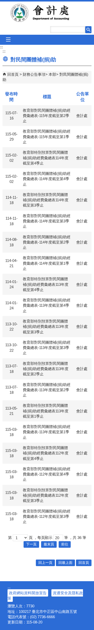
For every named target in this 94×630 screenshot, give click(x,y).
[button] (88, 29)
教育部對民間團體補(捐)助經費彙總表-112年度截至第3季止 (46, 516)
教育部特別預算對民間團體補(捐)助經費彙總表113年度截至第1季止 (45, 410)
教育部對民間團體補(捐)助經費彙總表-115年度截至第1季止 (46, 136)
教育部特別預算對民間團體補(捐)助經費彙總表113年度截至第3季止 (45, 326)
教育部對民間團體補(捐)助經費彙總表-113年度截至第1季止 (46, 432)
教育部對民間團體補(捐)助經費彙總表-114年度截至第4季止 (46, 178)
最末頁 (49, 544)
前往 (64, 544)
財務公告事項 (34, 74)
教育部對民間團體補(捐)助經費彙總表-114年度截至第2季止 (46, 242)
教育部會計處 (47, 13)
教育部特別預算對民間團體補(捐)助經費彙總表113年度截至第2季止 (45, 368)
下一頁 (31, 544)
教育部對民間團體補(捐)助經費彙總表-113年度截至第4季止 (46, 305)
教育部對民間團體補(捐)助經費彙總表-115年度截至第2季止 (46, 115)
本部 (52, 74)
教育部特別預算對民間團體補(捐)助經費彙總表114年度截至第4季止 (45, 157)
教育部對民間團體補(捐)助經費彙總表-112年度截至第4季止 (46, 474)
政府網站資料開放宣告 (28, 593)
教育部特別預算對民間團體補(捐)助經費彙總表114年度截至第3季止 (45, 200)
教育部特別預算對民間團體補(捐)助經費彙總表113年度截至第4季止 (45, 284)
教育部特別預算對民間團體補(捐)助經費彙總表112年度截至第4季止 (45, 453)
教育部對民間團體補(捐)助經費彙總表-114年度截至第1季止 (46, 263)
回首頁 (13, 74)
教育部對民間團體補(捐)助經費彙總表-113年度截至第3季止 (46, 347)
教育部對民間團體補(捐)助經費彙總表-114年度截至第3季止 (46, 221)
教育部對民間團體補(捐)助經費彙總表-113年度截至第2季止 (46, 390)
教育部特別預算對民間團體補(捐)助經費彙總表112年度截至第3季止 (45, 495)
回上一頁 (45, 563)
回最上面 (65, 563)
